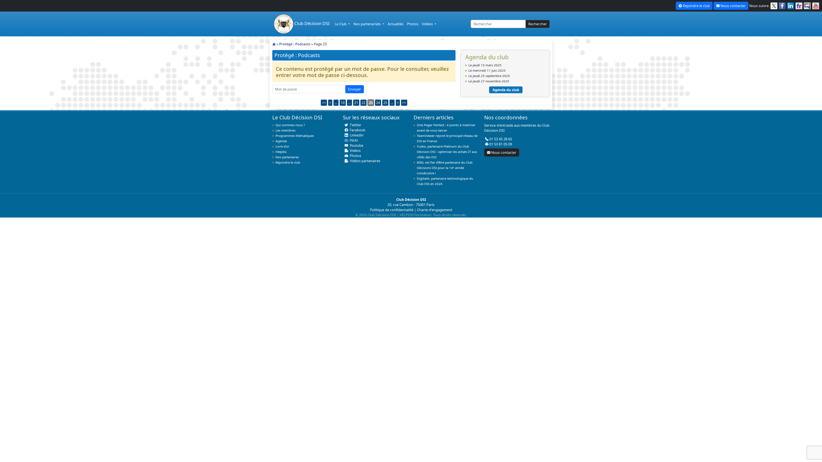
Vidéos (428, 24)
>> (404, 102)
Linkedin (356, 135)
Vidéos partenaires (365, 160)
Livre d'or (282, 146)
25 (385, 102)
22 (363, 102)
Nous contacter (733, 5)
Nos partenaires (287, 157)
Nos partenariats (367, 24)
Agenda (281, 141)
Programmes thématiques (294, 135)
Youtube (356, 145)
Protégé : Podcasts (294, 44)
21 (356, 102)
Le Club (341, 24)
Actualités (396, 24)
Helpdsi (281, 152)
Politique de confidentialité (391, 209)
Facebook (357, 130)
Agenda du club (506, 89)
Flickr (354, 140)
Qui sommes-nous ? (290, 125)
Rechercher (537, 24)
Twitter (355, 125)
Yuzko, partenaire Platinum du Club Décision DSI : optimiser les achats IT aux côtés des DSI (447, 151)
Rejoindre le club (696, 5)
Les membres (285, 130)
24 (378, 102)
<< (324, 102)
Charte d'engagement (434, 209)
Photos (412, 24)
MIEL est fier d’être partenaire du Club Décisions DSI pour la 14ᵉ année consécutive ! (444, 167)
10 (343, 102)
